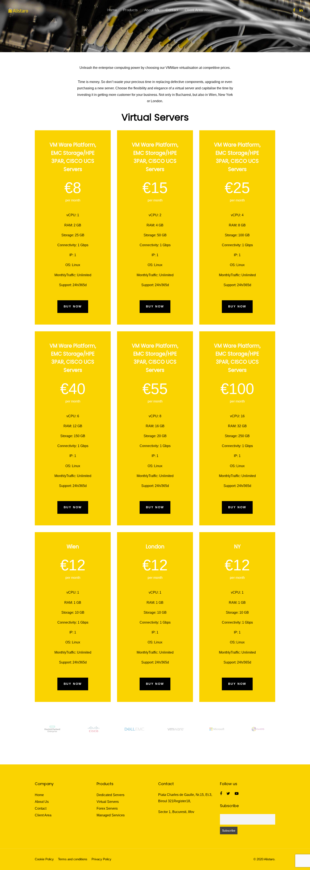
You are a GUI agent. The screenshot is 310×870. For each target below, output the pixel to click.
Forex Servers (107, 808)
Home (39, 795)
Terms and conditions (72, 859)
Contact (40, 808)
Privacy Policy (101, 859)
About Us (42, 801)
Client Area (43, 815)
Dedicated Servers (110, 795)
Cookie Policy (44, 859)
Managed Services (111, 815)
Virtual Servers (108, 801)
